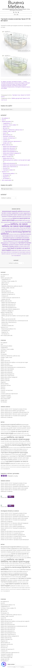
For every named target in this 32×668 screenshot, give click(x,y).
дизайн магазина (17, 216)
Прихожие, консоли (8, 136)
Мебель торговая (7, 81)
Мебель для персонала (9, 148)
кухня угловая (18, 220)
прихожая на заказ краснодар (17, 229)
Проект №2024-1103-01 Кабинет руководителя (12, 526)
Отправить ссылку (12, 476)
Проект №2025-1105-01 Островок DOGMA (11, 524)
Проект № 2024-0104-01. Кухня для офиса (11, 538)
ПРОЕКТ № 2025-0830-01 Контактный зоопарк (12, 531)
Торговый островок (16, 81)
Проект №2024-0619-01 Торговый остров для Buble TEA (15, 412)
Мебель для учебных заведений (11, 153)
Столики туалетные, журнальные (11, 141)
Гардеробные (6, 123)
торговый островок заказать (19, 85)
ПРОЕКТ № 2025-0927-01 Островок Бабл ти (11, 533)
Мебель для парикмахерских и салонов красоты (15, 165)
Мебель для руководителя (9, 151)
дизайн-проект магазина (16, 214)
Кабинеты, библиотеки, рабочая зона (12, 129)
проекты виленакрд (13, 232)
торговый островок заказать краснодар (19, 244)
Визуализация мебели (8, 173)
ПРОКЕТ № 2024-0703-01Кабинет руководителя (13, 534)
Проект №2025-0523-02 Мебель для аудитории (13, 410)
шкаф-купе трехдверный (22, 253)
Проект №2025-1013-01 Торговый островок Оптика (14, 409)
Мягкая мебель (7, 134)
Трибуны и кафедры (8, 154)
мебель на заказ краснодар (16, 225)
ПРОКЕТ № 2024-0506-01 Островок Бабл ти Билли (13, 536)
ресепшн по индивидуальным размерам (19, 237)
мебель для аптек (26, 220)
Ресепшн (5, 168)
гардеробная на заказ (17, 213)
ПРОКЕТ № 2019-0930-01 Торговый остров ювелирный (15, 539)
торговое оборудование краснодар (16, 239)
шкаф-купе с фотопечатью (11, 253)
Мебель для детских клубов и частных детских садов (16, 160)
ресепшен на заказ (12, 234)
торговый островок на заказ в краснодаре (16, 249)
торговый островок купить (8, 87)
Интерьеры (6, 175)
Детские (5, 128)
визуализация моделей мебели (12, 211)
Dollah (14, 666)
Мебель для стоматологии (9, 166)
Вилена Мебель (16, 4)
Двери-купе (6, 126)
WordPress (22, 666)
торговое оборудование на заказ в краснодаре (12, 83)
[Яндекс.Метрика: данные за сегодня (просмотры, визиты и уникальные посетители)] (4, 497)
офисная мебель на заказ (18, 228)
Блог (3, 119)
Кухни (4, 133)
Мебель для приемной (9, 150)
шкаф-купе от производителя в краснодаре (15, 252)
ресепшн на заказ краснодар (16, 236)
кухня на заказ (18, 218)
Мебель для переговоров (9, 146)
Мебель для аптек (7, 158)
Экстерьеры (6, 178)
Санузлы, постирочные (9, 138)
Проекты (4, 171)
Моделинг (5, 176)
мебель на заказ (19, 223)
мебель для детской (5, 222)
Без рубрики (5, 118)
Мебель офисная (6, 144)
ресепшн (18, 234)
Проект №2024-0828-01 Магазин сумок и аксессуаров (14, 414)
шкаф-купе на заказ (16, 250)
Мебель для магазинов (9, 163)
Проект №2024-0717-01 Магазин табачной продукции (14, 523)
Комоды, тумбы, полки (8, 131)
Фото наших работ (6, 180)
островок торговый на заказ (7, 228)
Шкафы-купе (6, 143)
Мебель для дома (6, 121)
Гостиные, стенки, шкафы (9, 125)
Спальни (5, 139)
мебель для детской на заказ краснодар (18, 222)
